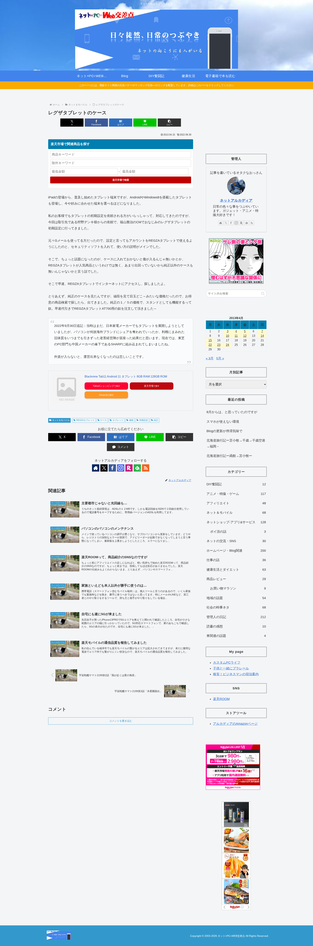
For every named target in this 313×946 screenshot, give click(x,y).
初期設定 (143, 420)
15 (210, 340)
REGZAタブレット (85, 420)
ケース (103, 420)
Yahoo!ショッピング (103, 386)
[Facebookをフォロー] (112, 468)
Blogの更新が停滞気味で (224, 431)
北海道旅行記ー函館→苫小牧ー (229, 456)
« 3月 (210, 358)
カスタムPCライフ (226, 662)
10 (227, 335)
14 (262, 335)
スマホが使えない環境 (222, 421)
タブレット (117, 420)
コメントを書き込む (120, 720)
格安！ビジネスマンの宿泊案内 (236, 674)
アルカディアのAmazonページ (235, 724)
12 (245, 335)
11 (236, 335)
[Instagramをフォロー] (120, 468)
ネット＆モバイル (61, 420)
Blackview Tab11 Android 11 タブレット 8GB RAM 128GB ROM (126, 376)
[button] (169, 122)
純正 (156, 420)
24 (227, 344)
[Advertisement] (236, 122)
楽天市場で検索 (120, 180)
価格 (131, 420)
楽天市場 (148, 386)
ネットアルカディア (236, 200)
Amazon (103, 395)
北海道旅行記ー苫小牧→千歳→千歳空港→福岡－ (235, 443)
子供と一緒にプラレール (231, 668)
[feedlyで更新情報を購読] (246, 222)
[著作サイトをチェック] (95, 468)
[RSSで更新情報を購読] (145, 468)
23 (218, 344)
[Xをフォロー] (104, 468)
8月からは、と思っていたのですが (231, 412)
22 (210, 344)
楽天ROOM (221, 699)
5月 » (220, 358)
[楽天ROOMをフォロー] (129, 468)
